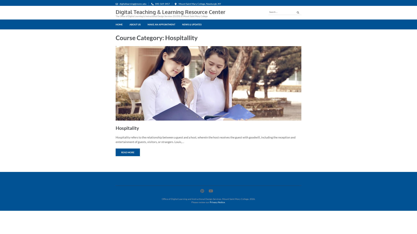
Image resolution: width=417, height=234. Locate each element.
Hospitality (127, 128)
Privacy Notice (217, 202)
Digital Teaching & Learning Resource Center (170, 12)
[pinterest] (202, 190)
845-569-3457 (162, 3)
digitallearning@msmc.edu (133, 3)
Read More (127, 152)
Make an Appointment (161, 24)
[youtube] (211, 190)
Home (119, 24)
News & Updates (192, 24)
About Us (135, 24)
